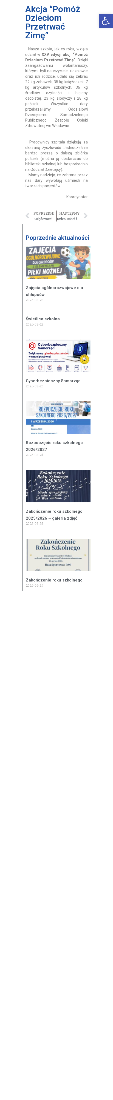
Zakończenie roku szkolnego (54, 580)
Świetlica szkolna (43, 318)
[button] (106, 21)
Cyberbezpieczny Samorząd (53, 380)
